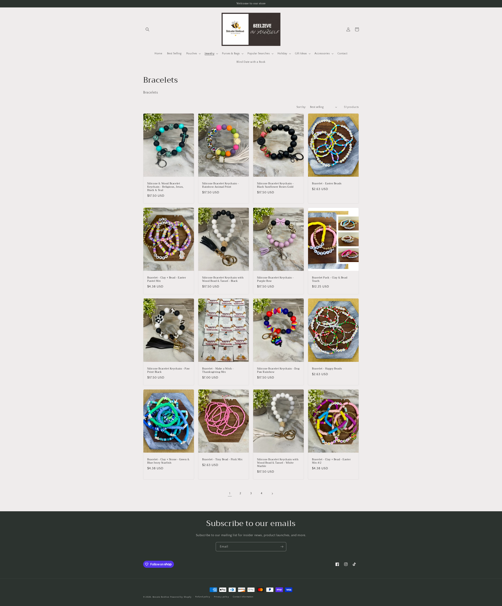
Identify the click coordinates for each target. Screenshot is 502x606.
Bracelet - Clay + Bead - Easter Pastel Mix (166, 279)
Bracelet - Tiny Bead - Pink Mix (222, 459)
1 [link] (229, 493)
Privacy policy (221, 597)
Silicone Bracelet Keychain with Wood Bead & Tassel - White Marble (278, 463)
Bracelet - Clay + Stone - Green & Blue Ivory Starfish (168, 461)
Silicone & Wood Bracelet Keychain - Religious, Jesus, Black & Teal (165, 187)
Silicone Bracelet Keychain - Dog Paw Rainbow (278, 370)
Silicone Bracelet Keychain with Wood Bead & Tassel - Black (223, 279)
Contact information (243, 597)
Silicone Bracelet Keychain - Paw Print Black (168, 370)
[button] (147, 29)
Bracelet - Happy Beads (327, 368)
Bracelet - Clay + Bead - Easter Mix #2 (331, 461)
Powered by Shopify (181, 597)
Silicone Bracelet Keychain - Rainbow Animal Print (220, 185)
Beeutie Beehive (161, 597)
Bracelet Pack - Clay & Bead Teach (329, 279)
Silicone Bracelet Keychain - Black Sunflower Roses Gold (275, 185)
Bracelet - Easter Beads (327, 183)
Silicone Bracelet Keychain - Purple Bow (275, 279)
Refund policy (202, 597)
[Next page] (272, 493)
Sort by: (301, 107)
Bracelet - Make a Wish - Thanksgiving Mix (218, 370)
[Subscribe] (281, 546)
